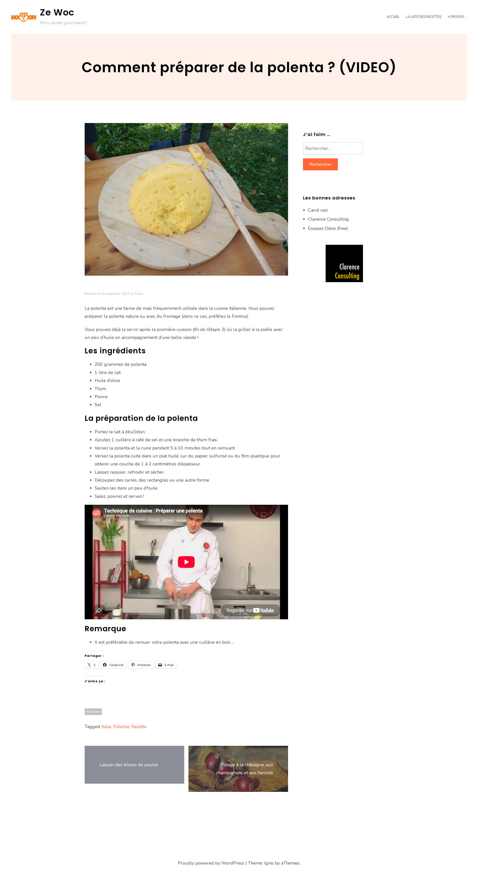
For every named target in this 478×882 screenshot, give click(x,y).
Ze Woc (57, 12)
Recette (138, 727)
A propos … (457, 17)
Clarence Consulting (328, 219)
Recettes (93, 711)
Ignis (269, 863)
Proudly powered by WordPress (211, 863)
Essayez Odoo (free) (328, 228)
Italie (106, 727)
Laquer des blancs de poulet (129, 765)
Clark (139, 293)
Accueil (393, 17)
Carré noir (318, 210)
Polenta (121, 727)
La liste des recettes (423, 17)
